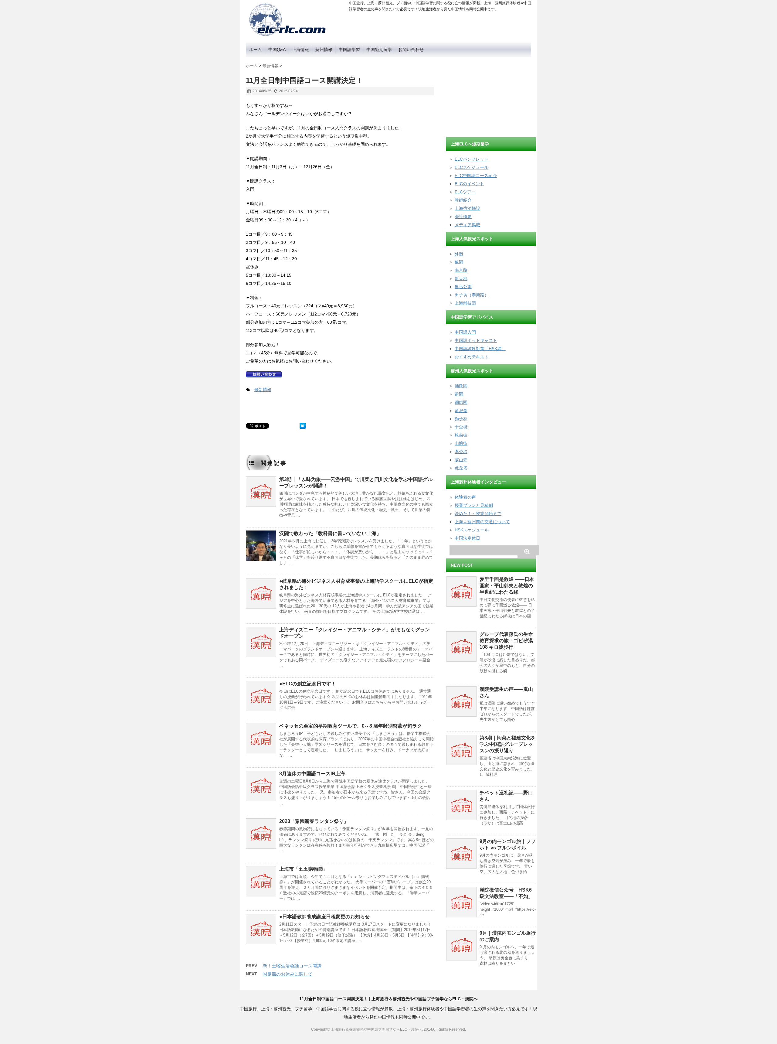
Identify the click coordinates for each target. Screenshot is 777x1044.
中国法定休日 (467, 538)
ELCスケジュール (471, 167)
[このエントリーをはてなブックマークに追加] (303, 426)
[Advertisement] (491, 95)
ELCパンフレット (471, 159)
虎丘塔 (461, 468)
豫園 (459, 262)
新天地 (461, 278)
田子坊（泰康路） (472, 294)
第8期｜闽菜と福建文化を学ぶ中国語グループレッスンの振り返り (508, 744)
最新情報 (262, 389)
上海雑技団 (465, 303)
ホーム (255, 49)
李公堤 (461, 451)
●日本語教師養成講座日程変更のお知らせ (324, 916)
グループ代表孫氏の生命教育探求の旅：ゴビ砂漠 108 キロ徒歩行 (506, 641)
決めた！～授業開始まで (478, 513)
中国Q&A (277, 49)
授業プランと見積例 (474, 505)
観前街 (461, 435)
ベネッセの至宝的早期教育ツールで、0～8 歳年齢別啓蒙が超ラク (350, 725)
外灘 (459, 253)
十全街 (461, 427)
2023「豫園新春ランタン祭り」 (313, 821)
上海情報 (300, 49)
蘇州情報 (323, 49)
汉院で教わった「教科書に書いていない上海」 (330, 533)
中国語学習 (349, 49)
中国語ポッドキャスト (476, 340)
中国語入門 (465, 332)
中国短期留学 (379, 49)
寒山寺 (461, 459)
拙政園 (461, 386)
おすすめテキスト (472, 356)
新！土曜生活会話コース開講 (292, 965)
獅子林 (461, 418)
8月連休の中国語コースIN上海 (312, 773)
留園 (459, 394)
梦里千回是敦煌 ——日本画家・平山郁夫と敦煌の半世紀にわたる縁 (507, 586)
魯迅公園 (463, 286)
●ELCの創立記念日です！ (307, 683)
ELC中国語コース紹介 (476, 175)
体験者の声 (465, 497)
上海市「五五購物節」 (303, 869)
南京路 (461, 270)
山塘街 (461, 443)
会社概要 (463, 216)
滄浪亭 (461, 410)
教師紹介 (463, 200)
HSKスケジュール (472, 529)
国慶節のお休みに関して (288, 974)
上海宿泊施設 (467, 208)
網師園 (461, 402)
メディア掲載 (467, 224)
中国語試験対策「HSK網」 (480, 348)
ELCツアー (465, 191)
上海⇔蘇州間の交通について (482, 521)
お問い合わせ (411, 49)
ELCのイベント (469, 183)
